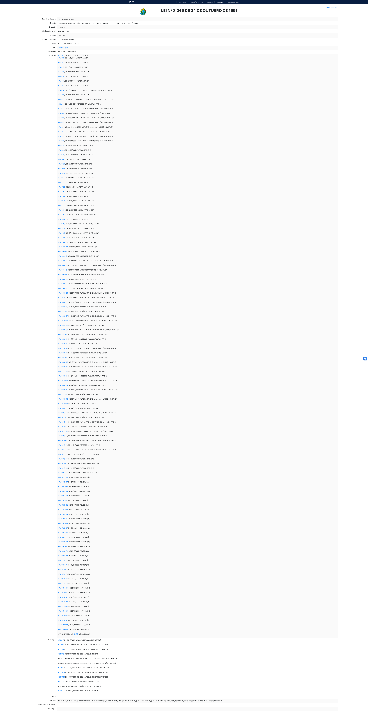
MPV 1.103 (61, 178)
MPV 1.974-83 (63, 602)
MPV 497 (61, 99)
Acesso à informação (197, 2)
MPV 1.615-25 (62, 427)
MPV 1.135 (61, 182)
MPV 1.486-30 (63, 261)
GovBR (131, 2)
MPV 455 (61, 81)
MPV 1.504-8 (62, 288)
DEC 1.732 (61, 682)
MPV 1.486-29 (63, 247)
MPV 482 (61, 95)
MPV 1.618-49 (63, 422)
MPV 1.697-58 (63, 487)
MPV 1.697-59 (63, 491)
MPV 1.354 (61, 210)
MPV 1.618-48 (63, 413)
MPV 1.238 (61, 196)
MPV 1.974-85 (63, 611)
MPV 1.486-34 (63, 293)
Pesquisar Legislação (331, 7)
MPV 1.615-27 (62, 445)
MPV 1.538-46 (63, 399)
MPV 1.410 (61, 224)
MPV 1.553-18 (63, 371)
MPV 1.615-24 (62, 417)
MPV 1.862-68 (63, 533)
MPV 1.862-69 (63, 537)
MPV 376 (61, 58)
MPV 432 (61, 72)
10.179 (76, 634)
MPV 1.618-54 (62, 468)
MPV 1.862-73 (63, 556)
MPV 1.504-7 (62, 274)
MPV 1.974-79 (63, 583)
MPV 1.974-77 (62, 574)
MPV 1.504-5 (62, 256)
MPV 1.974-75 (63, 565)
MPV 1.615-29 (62, 463)
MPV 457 (61, 86)
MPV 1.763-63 (63, 510)
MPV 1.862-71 (62, 546)
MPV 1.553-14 (62, 334)
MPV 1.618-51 (62, 440)
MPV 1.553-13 (63, 325)
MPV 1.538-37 (63, 316)
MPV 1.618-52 (63, 450)
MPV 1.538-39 (63, 330)
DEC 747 (61, 649)
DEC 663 (61, 645)
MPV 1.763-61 (62, 500)
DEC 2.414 (61, 691)
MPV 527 (61, 109)
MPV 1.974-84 (63, 606)
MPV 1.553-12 (63, 311)
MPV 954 (61, 150)
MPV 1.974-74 (62, 560)
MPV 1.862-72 (63, 551)
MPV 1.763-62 (63, 505)
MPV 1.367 (61, 215)
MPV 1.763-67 (62, 528)
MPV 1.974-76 (62, 569)
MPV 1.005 (61, 159)
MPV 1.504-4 (62, 251)
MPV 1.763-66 (63, 523)
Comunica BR (182, 2)
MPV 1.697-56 (63, 477)
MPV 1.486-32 (63, 279)
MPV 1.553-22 (63, 408)
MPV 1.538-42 (63, 362)
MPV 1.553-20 (63, 385)
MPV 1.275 (61, 201)
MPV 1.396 (61, 219)
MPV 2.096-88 (63, 625)
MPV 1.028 (61, 164)
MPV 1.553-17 (62, 357)
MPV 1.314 (61, 205)
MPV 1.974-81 (62, 593)
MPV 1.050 (61, 168)
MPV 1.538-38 (63, 321)
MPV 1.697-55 (63, 473)
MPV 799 (61, 136)
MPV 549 (61, 113)
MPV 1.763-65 (63, 519)
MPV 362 (61, 56)
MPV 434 (61, 76)
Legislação (220, 2)
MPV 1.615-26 (62, 436)
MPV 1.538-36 (63, 302)
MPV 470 (61, 90)
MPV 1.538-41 (62, 348)
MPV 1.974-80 (63, 588)
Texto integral (63, 47)
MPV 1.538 (61, 298)
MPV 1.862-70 (63, 542)
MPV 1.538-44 (63, 380)
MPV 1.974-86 (63, 616)
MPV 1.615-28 (62, 454)
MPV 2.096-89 (63, 629)
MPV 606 (61, 118)
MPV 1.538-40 (63, 344)
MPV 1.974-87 (62, 620)
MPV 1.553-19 (63, 376)
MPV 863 (61, 141)
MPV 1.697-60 (63, 496)
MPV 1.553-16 (62, 353)
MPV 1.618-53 (63, 459)
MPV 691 (61, 127)
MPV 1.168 (61, 187)
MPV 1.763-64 (63, 514)
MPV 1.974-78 (63, 579)
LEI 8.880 (61, 104)
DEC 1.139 (61, 677)
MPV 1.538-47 (63, 404)
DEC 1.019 (61, 672)
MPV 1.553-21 (62, 394)
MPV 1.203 (61, 192)
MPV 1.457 (61, 233)
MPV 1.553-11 (62, 307)
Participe (210, 2)
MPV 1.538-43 (63, 367)
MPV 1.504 (61, 242)
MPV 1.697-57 (62, 482)
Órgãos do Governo (233, 2)
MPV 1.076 (61, 173)
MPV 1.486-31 (62, 265)
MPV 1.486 (61, 238)
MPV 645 (61, 122)
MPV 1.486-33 (63, 284)
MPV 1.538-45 (63, 390)
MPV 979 (61, 155)
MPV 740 (61, 132)
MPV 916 (61, 145)
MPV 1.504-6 (62, 270)
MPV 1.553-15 (63, 339)
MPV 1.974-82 (63, 597)
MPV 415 (61, 67)
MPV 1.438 (61, 228)
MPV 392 (61, 62)
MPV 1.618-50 (63, 431)
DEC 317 (61, 640)
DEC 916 (61, 654)
